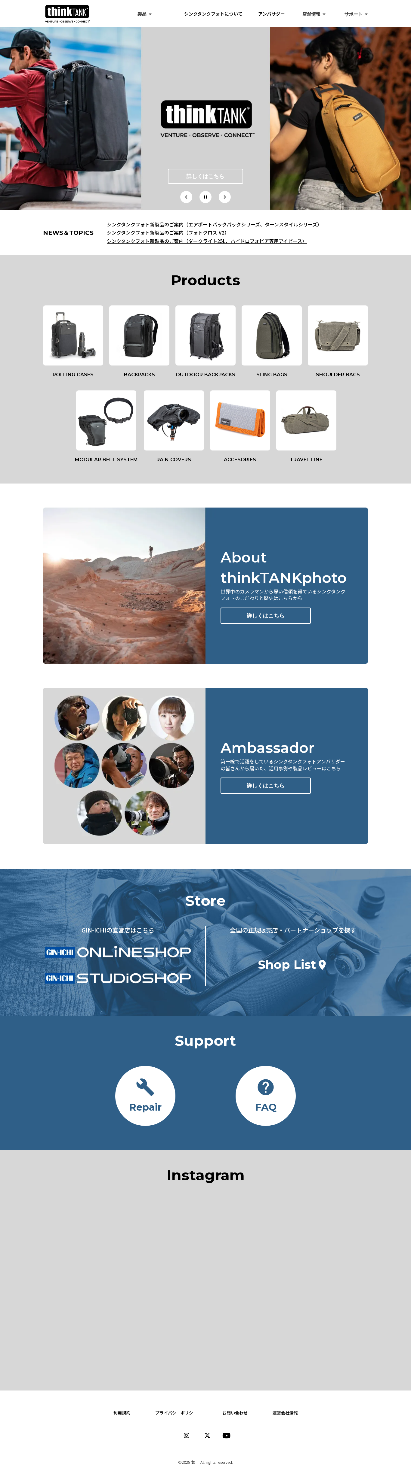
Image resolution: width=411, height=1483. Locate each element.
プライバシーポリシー (176, 1413)
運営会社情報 (285, 1413)
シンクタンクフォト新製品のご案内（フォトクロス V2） (168, 232)
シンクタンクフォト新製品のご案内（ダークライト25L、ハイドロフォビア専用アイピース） (207, 240)
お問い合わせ (235, 1413)
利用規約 (121, 1413)
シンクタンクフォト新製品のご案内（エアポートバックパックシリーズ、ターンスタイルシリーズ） (214, 224)
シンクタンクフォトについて (218, 14)
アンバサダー (271, 14)
